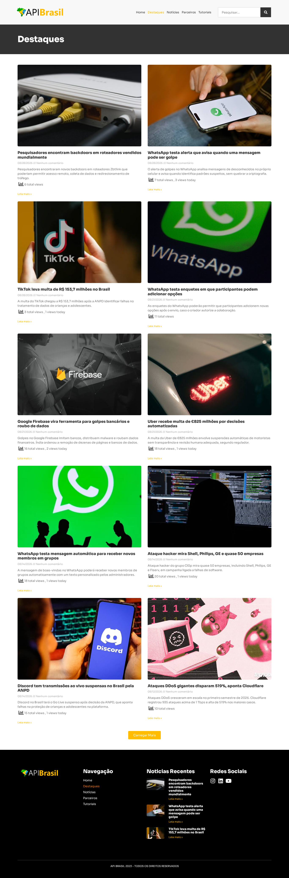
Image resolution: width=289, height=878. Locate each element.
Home (140, 12)
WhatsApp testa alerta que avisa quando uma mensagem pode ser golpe (204, 155)
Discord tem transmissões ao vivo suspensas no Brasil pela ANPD (76, 688)
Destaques (156, 12)
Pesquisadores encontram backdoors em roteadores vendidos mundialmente (79, 155)
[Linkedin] (220, 780)
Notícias (173, 12)
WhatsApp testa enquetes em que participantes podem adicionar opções (203, 291)
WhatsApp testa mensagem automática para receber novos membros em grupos (76, 556)
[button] (144, 735)
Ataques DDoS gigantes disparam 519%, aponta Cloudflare (205, 686)
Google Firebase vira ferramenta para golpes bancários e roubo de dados (73, 424)
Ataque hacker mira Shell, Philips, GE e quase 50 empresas (205, 553)
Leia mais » (25, 193)
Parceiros (189, 12)
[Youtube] (228, 780)
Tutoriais (204, 12)
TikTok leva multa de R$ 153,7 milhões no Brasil (64, 289)
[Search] (265, 12)
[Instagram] (212, 780)
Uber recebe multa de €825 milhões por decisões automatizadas (196, 424)
